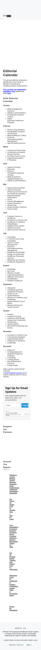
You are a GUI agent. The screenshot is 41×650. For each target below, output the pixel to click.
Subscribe (25, 405)
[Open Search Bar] (5, 16)
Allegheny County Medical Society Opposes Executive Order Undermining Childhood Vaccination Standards (14, 484)
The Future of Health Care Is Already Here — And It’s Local (12, 509)
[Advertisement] (20, 41)
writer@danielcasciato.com (15, 373)
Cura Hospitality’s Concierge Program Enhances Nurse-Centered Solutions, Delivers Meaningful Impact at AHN (14, 536)
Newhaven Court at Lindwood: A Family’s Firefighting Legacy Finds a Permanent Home (13, 585)
